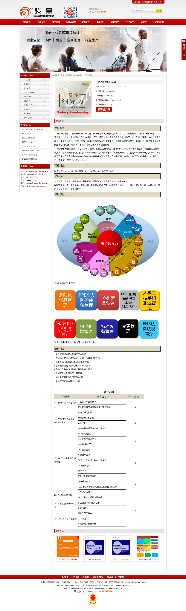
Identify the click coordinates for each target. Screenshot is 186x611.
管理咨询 (85, 22)
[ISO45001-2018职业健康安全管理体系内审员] (94, 557)
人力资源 (27, 114)
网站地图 (110, 577)
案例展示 (115, 22)
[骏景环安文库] (93, 71)
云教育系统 (159, 22)
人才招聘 (86, 577)
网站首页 (27, 22)
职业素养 (27, 101)
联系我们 (144, 22)
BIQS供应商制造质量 (30, 159)
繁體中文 (152, 2)
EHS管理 (27, 80)
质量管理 (27, 84)
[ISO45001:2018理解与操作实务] (121, 557)
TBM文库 (130, 22)
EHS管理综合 (88, 75)
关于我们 (75, 577)
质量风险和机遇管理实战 (148, 559)
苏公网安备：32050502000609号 (89, 592)
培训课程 (56, 22)
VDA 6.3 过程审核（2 (30, 155)
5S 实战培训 (26, 134)
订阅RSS (121, 577)
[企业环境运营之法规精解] (68, 557)
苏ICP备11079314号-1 (114, 588)
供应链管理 (28, 97)
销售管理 (27, 109)
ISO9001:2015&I (28, 138)
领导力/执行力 (29, 105)
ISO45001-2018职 (94, 559)
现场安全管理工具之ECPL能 (32, 129)
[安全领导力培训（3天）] (73, 99)
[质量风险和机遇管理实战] (147, 557)
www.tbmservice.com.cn (76, 586)
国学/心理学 (28, 118)
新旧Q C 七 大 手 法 (29, 146)
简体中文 (145, 2)
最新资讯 (100, 22)
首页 (62, 75)
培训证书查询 (98, 577)
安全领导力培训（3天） (31, 151)
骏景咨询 (86, 588)
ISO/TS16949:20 (28, 142)
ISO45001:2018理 (121, 559)
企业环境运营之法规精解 (68, 559)
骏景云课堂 (71, 22)
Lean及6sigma (29, 92)
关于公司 (41, 22)
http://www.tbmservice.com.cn (37, 186)
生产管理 (27, 88)
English (158, 2)
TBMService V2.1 (76, 588)
